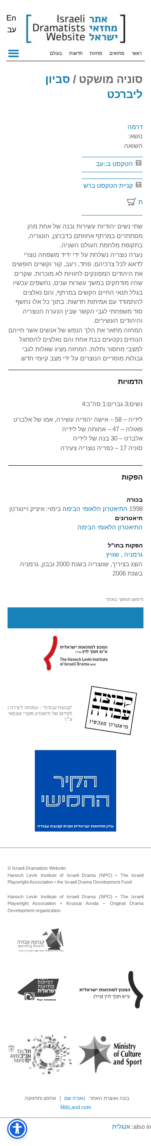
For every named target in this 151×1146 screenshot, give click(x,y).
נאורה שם (74, 1098)
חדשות (76, 53)
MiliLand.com (75, 1107)
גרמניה (132, 554)
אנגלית (121, 1126)
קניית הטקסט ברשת (113, 193)
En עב (11, 23)
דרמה (135, 126)
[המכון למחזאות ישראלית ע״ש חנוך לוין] (75, 652)
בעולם (56, 53)
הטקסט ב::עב (115, 163)
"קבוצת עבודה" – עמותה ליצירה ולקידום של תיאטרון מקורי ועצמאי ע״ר (40, 713)
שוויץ (112, 554)
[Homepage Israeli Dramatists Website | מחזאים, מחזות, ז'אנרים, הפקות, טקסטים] (75, 29)
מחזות (96, 53)
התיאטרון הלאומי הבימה (94, 508)
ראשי (137, 53)
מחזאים (117, 53)
